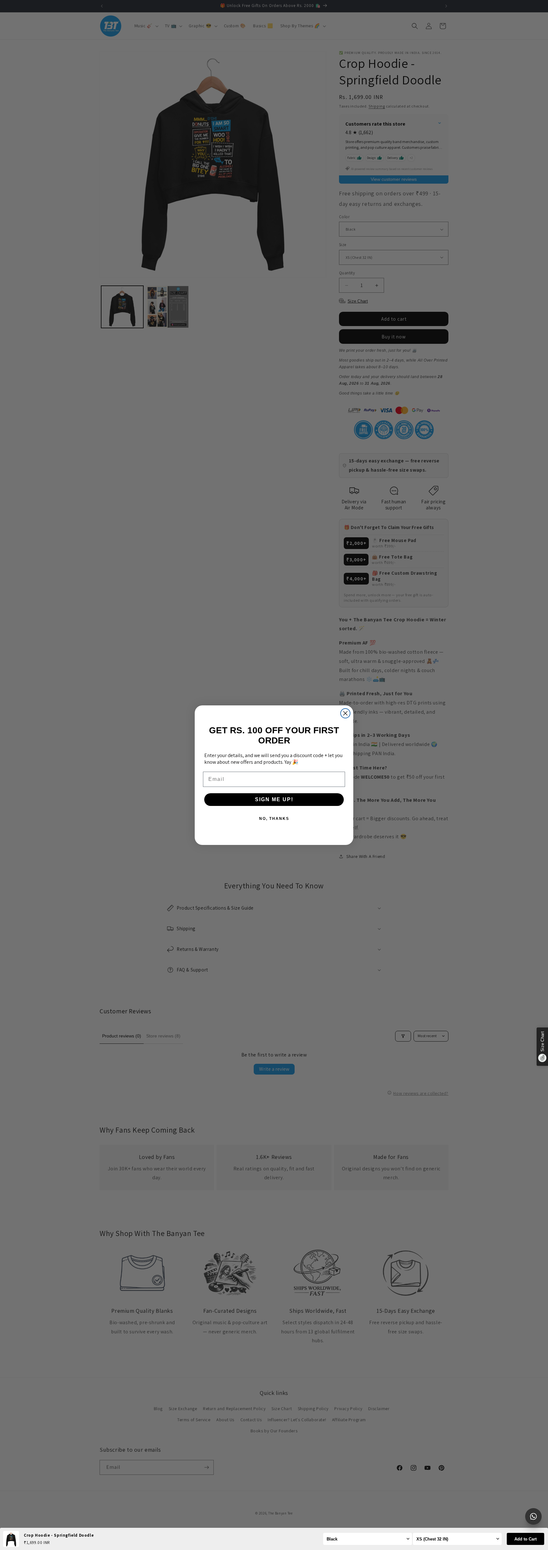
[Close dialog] (345, 713)
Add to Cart (525, 1539)
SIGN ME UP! (274, 799)
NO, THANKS (274, 818)
